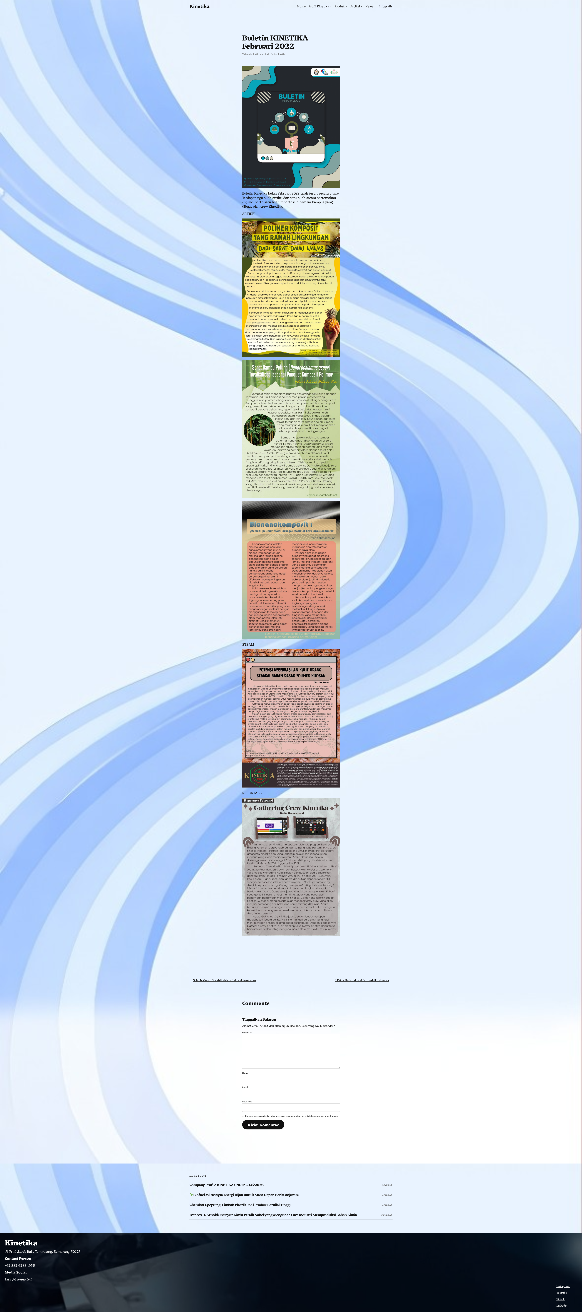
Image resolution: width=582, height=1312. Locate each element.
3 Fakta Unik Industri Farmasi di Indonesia (362, 980)
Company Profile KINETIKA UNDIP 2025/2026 (226, 1185)
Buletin (281, 53)
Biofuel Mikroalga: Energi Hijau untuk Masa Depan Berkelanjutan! (246, 1195)
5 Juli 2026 (387, 1194)
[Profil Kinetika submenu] (331, 6)
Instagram (563, 1286)
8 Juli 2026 (387, 1184)
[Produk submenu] (346, 6)
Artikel (274, 53)
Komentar (247, 1032)
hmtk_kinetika (260, 53)
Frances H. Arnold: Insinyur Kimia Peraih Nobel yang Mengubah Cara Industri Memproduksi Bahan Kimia (273, 1215)
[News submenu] (375, 6)
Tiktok (560, 1299)
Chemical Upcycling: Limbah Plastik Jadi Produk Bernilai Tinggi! (240, 1205)
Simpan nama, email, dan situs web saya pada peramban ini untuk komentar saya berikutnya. (291, 1115)
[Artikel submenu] (362, 6)
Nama (245, 1072)
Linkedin (561, 1305)
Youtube (561, 1292)
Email (245, 1087)
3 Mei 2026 (387, 1214)
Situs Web (247, 1101)
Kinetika (199, 6)
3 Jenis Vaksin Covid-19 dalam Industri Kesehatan (224, 980)
